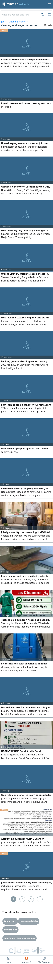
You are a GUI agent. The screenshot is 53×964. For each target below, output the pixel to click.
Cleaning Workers (18, 21)
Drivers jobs (10, 929)
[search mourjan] (42, 15)
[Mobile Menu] (49, 4)
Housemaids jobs (29, 921)
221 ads (48, 25)
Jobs (3, 21)
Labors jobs (10, 921)
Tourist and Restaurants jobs (19, 938)
